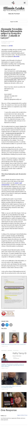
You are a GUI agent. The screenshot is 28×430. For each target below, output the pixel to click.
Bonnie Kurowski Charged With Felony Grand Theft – (14, 344)
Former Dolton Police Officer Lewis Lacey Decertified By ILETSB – (11, 387)
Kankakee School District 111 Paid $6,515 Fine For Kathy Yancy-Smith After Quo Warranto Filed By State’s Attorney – (12, 365)
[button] (24, 3)
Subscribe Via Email (14, 13)
